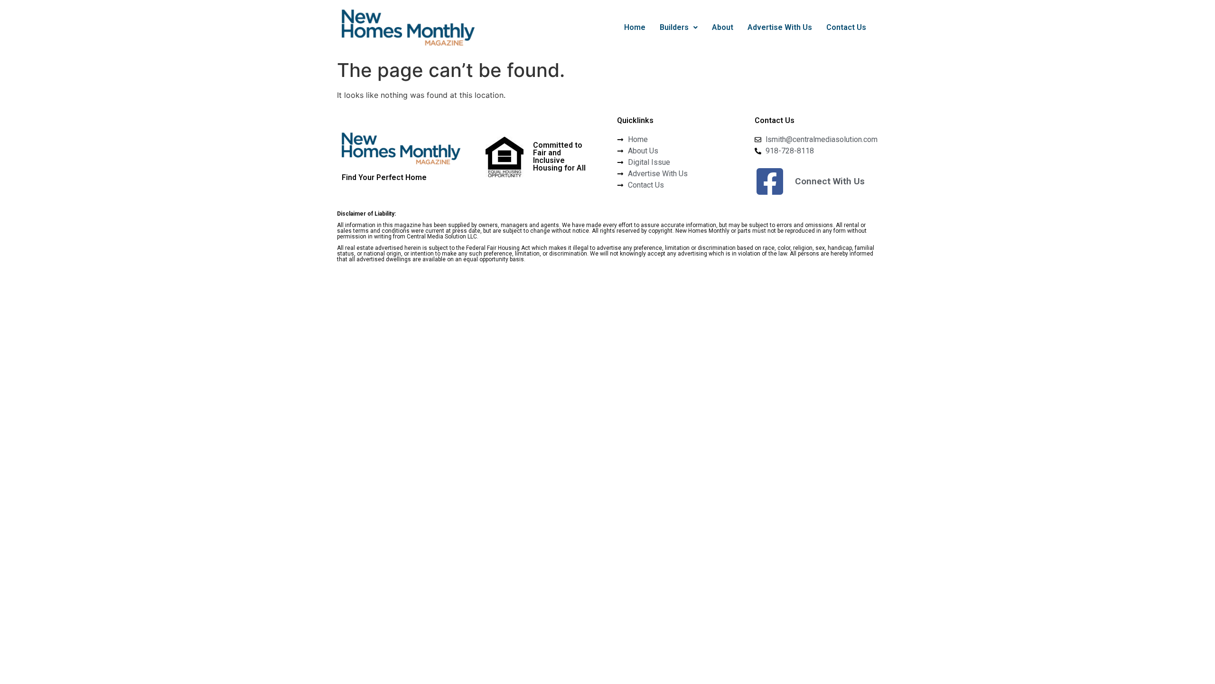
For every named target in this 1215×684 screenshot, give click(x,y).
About (722, 27)
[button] (679, 27)
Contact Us (846, 27)
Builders (674, 27)
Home (634, 27)
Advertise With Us (780, 27)
